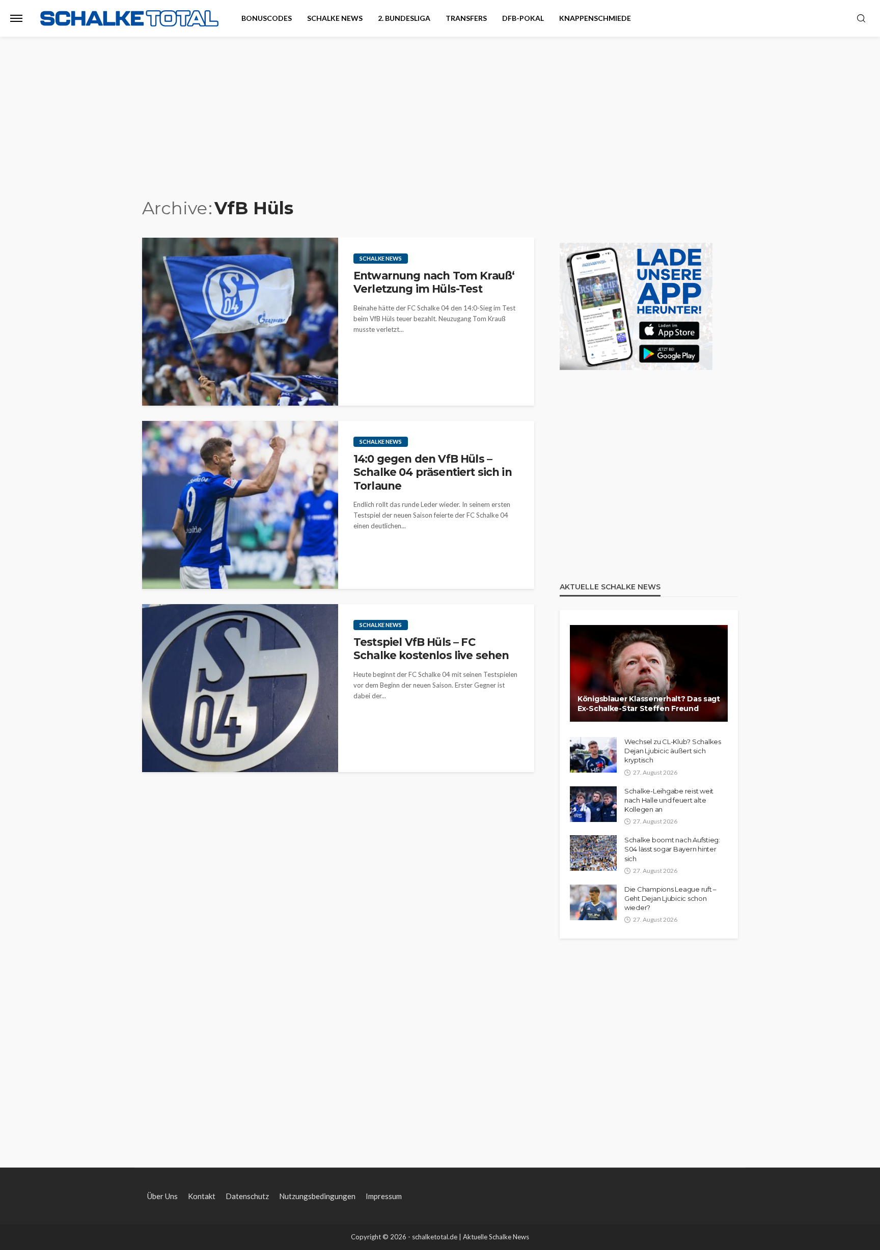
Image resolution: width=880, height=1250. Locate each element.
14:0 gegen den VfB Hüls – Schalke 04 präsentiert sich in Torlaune (432, 472)
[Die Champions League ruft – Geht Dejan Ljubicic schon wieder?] (593, 902)
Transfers (466, 18)
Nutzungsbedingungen (317, 1196)
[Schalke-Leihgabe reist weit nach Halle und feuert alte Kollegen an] (593, 804)
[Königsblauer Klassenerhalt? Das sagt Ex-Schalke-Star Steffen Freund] (649, 673)
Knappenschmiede (595, 18)
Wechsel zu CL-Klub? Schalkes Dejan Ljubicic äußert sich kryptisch (672, 750)
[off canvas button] (16, 18)
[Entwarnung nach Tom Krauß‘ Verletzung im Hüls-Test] (240, 322)
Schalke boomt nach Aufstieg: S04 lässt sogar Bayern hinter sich (672, 849)
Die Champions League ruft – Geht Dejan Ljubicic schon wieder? (670, 898)
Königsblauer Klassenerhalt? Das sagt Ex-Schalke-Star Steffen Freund (649, 704)
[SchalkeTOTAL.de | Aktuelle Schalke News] (129, 18)
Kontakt (201, 1196)
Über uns (162, 1196)
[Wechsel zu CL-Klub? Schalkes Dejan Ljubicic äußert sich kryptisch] (593, 755)
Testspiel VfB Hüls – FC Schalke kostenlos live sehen (431, 649)
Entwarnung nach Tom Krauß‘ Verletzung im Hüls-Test (433, 282)
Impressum (384, 1196)
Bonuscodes (266, 18)
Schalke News (335, 18)
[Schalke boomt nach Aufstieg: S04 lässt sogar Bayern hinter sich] (593, 853)
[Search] (861, 19)
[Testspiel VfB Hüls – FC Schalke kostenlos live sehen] (240, 688)
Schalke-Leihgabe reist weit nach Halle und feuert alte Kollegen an (668, 800)
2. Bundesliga (404, 18)
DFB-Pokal (523, 18)
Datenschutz (247, 1196)
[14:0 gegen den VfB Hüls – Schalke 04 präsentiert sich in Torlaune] (240, 505)
